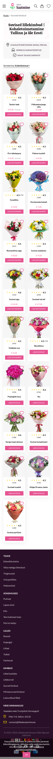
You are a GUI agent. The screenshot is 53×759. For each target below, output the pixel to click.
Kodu (6, 15)
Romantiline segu (14, 250)
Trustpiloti (22, 711)
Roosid (6, 636)
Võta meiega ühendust (14, 567)
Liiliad (6, 648)
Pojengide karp (14, 396)
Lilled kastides (10, 673)
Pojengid (7, 642)
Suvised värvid (38, 299)
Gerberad (8, 660)
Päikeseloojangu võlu (39, 105)
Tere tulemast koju (12, 617)
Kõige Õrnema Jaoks (39, 487)
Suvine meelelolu (38, 250)
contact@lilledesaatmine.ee (22, 722)
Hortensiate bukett (38, 202)
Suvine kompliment (38, 442)
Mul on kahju (9, 623)
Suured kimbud (10, 685)
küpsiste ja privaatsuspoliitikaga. (30, 748)
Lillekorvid (8, 679)
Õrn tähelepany (14, 153)
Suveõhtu (14, 200)
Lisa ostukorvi (14, 114)
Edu (5, 611)
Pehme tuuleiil (38, 153)
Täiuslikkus (39, 346)
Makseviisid (9, 585)
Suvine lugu (14, 299)
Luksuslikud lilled (11, 697)
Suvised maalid (14, 487)
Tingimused (9, 573)
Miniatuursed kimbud (13, 691)
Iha (38, 396)
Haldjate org (14, 348)
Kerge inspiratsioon (14, 442)
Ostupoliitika (9, 579)
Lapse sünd (8, 604)
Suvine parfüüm (14, 532)
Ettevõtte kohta (11, 561)
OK (26, 755)
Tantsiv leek (14, 104)
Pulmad (7, 598)
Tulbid (6, 654)
